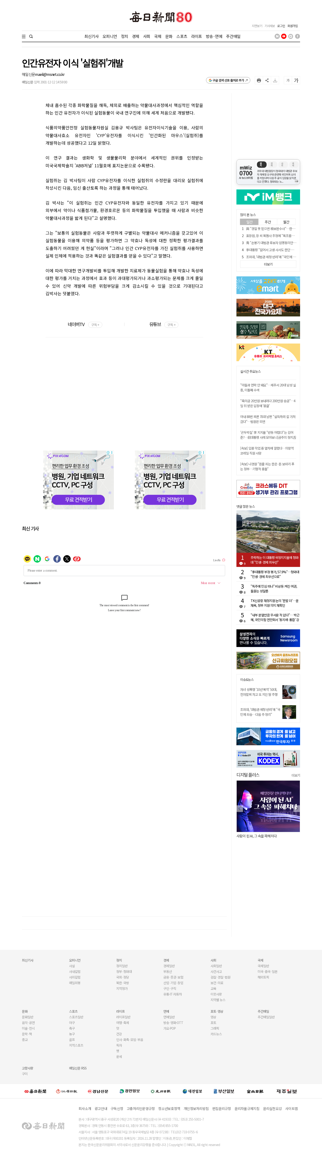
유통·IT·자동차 (172, 994)
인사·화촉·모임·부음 (129, 1039)
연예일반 (169, 1017)
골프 (72, 1039)
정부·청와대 (124, 971)
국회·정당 (122, 977)
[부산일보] (224, 1091)
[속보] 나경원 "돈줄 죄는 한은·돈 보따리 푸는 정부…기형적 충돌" (267, 466)
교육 (213, 988)
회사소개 (84, 1108)
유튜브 (162, 324)
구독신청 (117, 1108)
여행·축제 (122, 1022)
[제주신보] (287, 1091)
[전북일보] (255, 1091)
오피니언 (110, 36)
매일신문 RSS (78, 1068)
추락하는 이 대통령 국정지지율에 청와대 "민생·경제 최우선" (274, 560)
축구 (72, 1028)
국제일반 (263, 965)
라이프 (196, 36)
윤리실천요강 (272, 1108)
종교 (25, 1039)
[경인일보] (130, 1091)
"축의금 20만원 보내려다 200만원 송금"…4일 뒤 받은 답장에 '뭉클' (267, 403)
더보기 (296, 775)
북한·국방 (122, 982)
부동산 (167, 971)
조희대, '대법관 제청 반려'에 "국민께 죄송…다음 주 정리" (260, 712)
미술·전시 (28, 1028)
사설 (72, 965)
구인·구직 (169, 988)
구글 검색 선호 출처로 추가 (228, 80)
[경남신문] (98, 1091)
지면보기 (257, 26)
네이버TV (83, 324)
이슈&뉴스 (247, 679)
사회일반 (216, 965)
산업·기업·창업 (173, 982)
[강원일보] (67, 1091)
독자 (119, 1045)
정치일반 (122, 965)
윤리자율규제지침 (247, 1108)
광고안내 (101, 1108)
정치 (124, 36)
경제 (135, 36)
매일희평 (74, 982)
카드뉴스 (216, 1034)
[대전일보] (192, 1091)
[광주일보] (161, 1091)
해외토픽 (263, 977)
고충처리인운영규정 (141, 1108)
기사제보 (269, 26)
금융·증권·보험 (173, 977)
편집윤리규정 (221, 1108)
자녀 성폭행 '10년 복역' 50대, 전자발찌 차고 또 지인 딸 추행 (258, 692)
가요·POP (169, 1028)
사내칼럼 (74, 971)
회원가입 (292, 26)
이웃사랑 (216, 994)
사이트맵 (291, 1108)
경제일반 (169, 965)
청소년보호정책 (169, 1108)
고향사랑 (27, 1068)
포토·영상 (217, 1011)
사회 (146, 36)
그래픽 (215, 1028)
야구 (72, 1022)
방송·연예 (214, 36)
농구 (72, 1034)
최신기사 (91, 36)
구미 (25, 1073)
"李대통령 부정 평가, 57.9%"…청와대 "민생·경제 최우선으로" (275, 574)
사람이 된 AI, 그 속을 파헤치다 (256, 835)
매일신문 (28, 74)
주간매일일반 (266, 1017)
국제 (157, 36)
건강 (119, 1034)
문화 (168, 36)
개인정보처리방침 (196, 1108)
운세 (119, 1056)
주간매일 (233, 36)
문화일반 (27, 1017)
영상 (213, 1017)
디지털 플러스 (247, 774)
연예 (166, 1011)
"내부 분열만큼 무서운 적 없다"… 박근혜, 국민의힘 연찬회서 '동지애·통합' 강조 (275, 617)
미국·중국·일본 (267, 971)
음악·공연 (28, 1022)
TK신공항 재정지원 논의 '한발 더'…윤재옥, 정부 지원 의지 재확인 (274, 603)
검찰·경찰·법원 (220, 977)
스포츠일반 (76, 1017)
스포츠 (181, 36)
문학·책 (27, 1034)
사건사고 (216, 971)
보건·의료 (217, 982)
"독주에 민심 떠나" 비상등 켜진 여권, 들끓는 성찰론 (274, 588)
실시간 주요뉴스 (250, 371)
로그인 (281, 26)
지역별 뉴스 (218, 999)
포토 (213, 1022)
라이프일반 (123, 1017)
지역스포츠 (76, 1045)
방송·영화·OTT (173, 1022)
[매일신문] (35, 1091)
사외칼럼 (74, 977)
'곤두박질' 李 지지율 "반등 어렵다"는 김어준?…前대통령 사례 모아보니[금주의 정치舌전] (268, 437)
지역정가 (122, 988)
